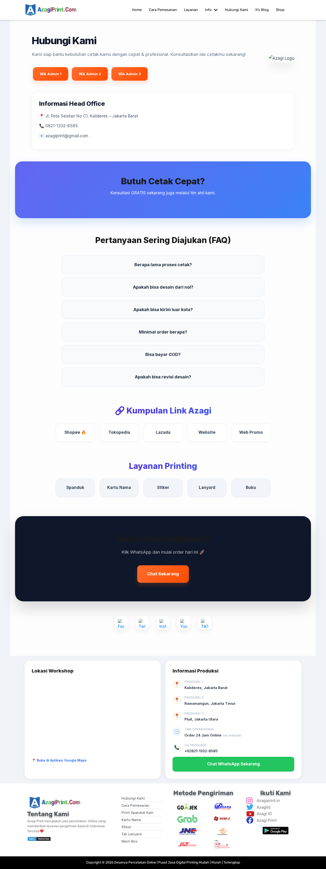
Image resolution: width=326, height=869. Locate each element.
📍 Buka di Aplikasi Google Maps (59, 760)
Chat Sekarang (163, 574)
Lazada (163, 432)
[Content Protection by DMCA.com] (39, 838)
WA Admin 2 (90, 74)
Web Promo (251, 432)
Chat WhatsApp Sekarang (233, 764)
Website (207, 432)
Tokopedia (119, 432)
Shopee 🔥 (75, 432)
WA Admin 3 (129, 74)
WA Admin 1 (50, 74)
